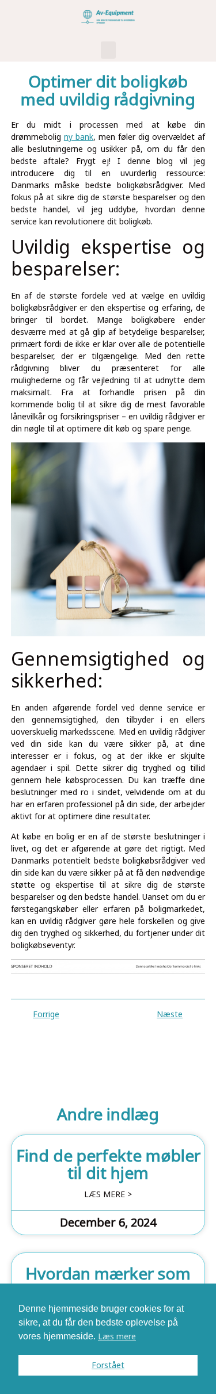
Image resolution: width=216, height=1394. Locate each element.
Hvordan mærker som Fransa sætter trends (108, 1282)
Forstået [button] (108, 1364)
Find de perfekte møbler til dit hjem (108, 1164)
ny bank (78, 136)
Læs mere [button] (117, 1336)
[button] (108, 50)
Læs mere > (108, 1194)
